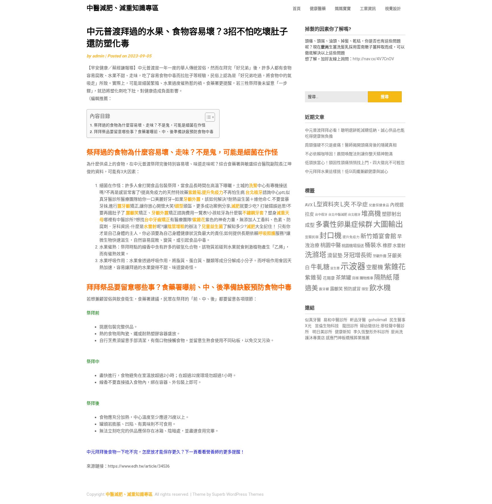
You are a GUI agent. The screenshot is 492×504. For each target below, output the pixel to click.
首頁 (297, 8)
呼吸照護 (266, 233)
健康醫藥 (318, 8)
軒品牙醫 (358, 320)
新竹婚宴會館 (378, 236)
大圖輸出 (388, 224)
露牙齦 (123, 206)
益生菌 (335, 268)
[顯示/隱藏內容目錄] (207, 117)
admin (98, 56)
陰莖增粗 (175, 226)
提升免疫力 (212, 192)
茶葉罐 (343, 278)
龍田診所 (350, 325)
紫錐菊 (194, 192)
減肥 (235, 206)
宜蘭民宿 (312, 237)
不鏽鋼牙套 (253, 212)
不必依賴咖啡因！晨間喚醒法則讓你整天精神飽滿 (349, 154)
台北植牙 (254, 192)
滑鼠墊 (335, 255)
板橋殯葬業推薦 (356, 337)
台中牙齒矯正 (157, 219)
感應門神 (334, 337)
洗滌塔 (315, 255)
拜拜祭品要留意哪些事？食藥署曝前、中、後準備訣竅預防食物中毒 (154, 131)
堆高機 (371, 213)
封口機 (330, 235)
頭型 (179, 206)
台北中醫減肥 (337, 215)
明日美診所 (321, 331)
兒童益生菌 (212, 226)
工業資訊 (368, 8)
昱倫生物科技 (327, 325)
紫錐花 (198, 219)
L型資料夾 (326, 204)
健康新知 (343, 331)
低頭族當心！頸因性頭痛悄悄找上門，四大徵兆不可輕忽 (355, 162)
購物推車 (366, 278)
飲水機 (380, 287)
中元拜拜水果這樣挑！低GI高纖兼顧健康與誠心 (346, 171)
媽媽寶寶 (343, 8)
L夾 (345, 204)
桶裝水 (373, 245)
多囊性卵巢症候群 (343, 224)
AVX (309, 205)
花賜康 (329, 278)
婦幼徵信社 (370, 325)
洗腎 (253, 185)
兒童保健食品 (379, 205)
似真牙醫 (313, 320)
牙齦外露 (191, 199)
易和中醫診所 (335, 320)
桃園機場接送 (353, 246)
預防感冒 (352, 288)
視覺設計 (393, 8)
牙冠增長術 (357, 255)
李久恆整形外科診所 (371, 331)
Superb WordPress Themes (238, 494)
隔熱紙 (383, 277)
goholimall (377, 320)
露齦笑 (132, 212)
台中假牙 (321, 215)
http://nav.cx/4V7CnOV (373, 59)
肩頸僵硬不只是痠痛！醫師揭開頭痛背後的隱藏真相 (351, 145)
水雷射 (150, 226)
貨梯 (355, 278)
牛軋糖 (320, 267)
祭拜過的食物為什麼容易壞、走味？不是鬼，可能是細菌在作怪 (150, 125)
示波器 (353, 266)
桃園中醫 (330, 245)
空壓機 (374, 267)
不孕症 (359, 204)
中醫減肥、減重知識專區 (123, 8)
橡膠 (387, 245)
